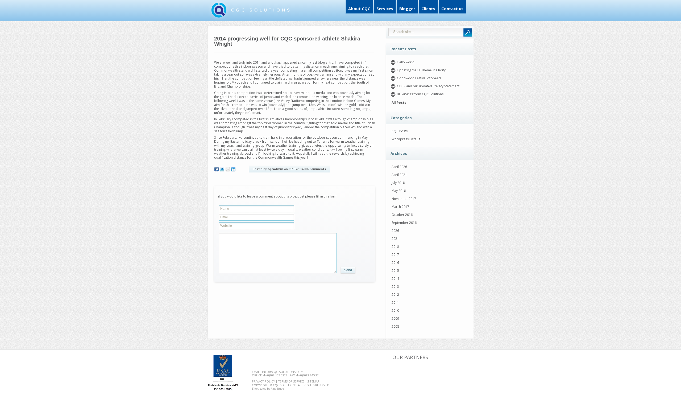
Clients (428, 8)
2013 (395, 286)
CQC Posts (400, 131)
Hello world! (406, 62)
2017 (395, 254)
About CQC (359, 8)
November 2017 (404, 198)
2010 (395, 310)
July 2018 (398, 182)
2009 (395, 318)
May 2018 (399, 190)
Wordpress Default (406, 139)
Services (384, 8)
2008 (395, 326)
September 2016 (404, 222)
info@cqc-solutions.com (282, 372)
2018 (395, 246)
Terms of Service (291, 381)
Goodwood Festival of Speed (419, 78)
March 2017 (400, 206)
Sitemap (313, 381)
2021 (395, 238)
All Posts (399, 103)
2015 (395, 270)
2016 (395, 262)
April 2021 (399, 174)
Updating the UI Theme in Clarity (421, 70)
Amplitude (277, 388)
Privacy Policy (263, 381)
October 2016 (402, 214)
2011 (395, 302)
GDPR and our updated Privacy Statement (428, 86)
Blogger (407, 8)
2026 (395, 230)
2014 (395, 278)
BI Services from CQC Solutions (420, 94)
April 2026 (399, 166)
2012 (395, 294)
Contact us (452, 8)
